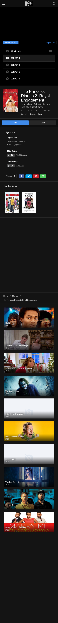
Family (40, 114)
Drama (32, 114)
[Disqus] (29, 255)
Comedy (24, 114)
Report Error (50, 43)
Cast (43, 123)
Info (15, 123)
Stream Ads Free (11, 43)
